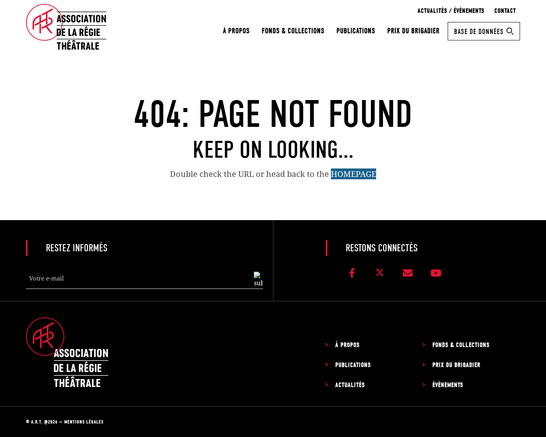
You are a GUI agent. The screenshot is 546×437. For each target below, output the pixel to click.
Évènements (447, 385)
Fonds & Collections (293, 31)
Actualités (350, 385)
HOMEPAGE (353, 173)
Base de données (479, 32)
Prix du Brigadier (413, 31)
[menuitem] (236, 31)
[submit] (258, 280)
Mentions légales (84, 422)
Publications (356, 31)
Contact (505, 10)
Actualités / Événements (451, 10)
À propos (236, 31)
